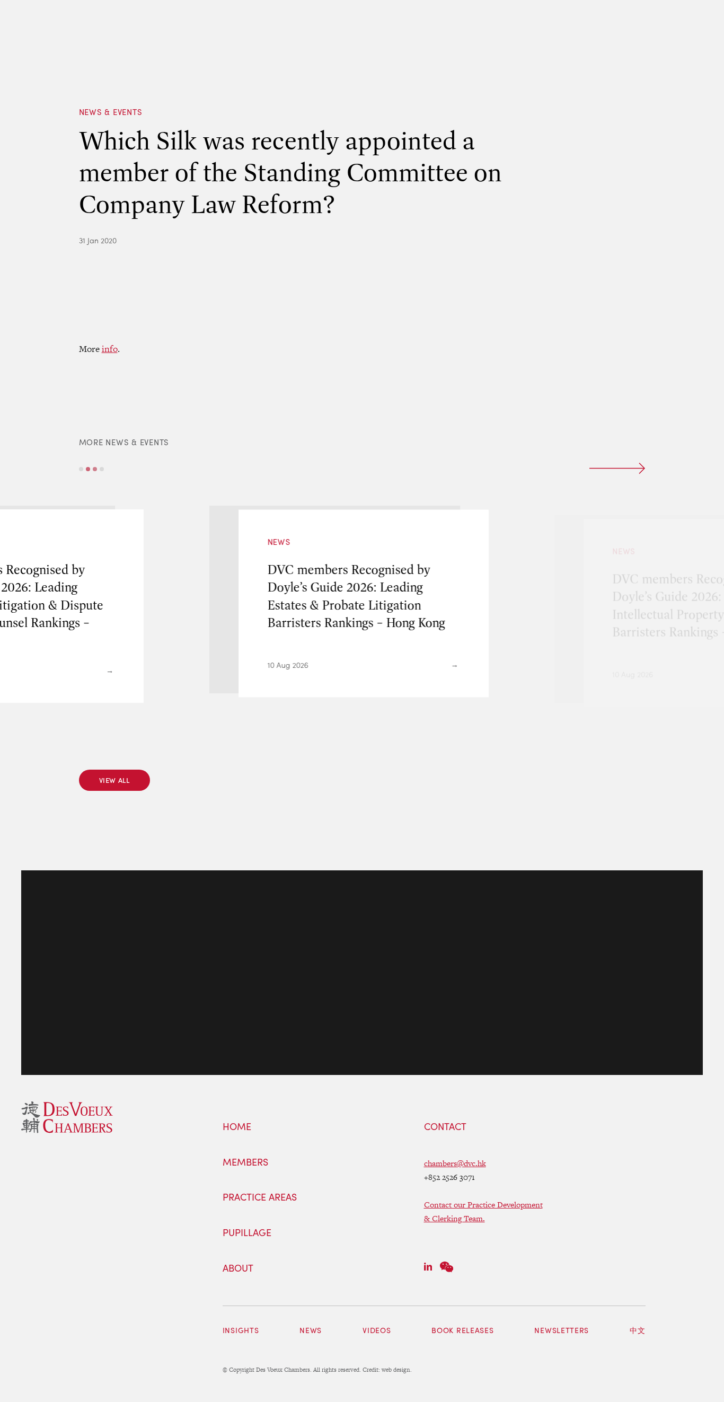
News (310, 1330)
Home (237, 1127)
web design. (397, 1369)
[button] (81, 469)
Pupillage (247, 1233)
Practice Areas (260, 1197)
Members (245, 1162)
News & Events (111, 112)
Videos (377, 1330)
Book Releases (462, 1330)
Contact (445, 1127)
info (110, 348)
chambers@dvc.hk (455, 1163)
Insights (241, 1330)
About (238, 1268)
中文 (637, 1330)
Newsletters (561, 1330)
